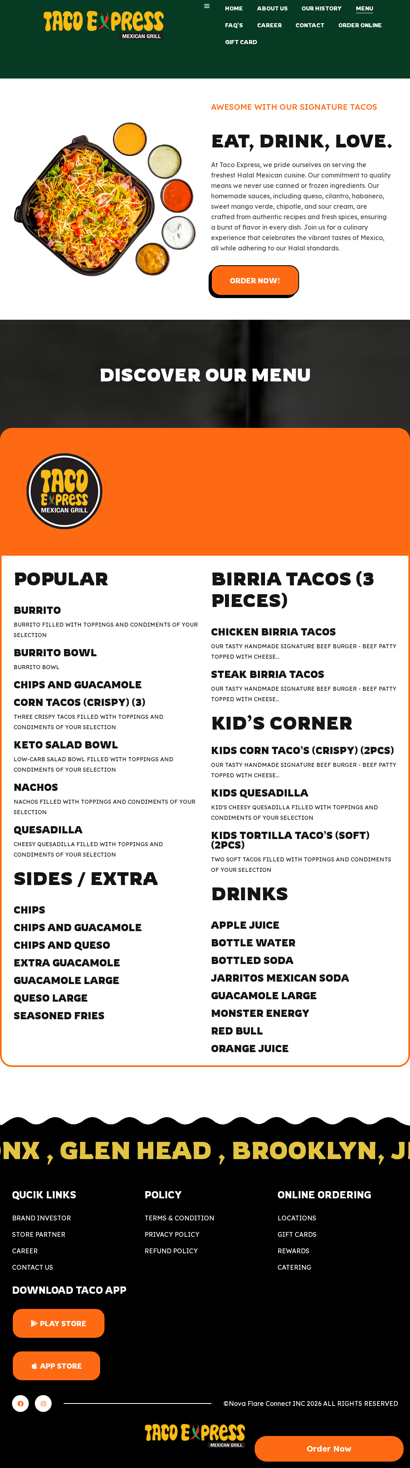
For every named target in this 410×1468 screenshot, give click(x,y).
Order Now (329, 1449)
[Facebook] (20, 1403)
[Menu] (207, 6)
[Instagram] (43, 1403)
